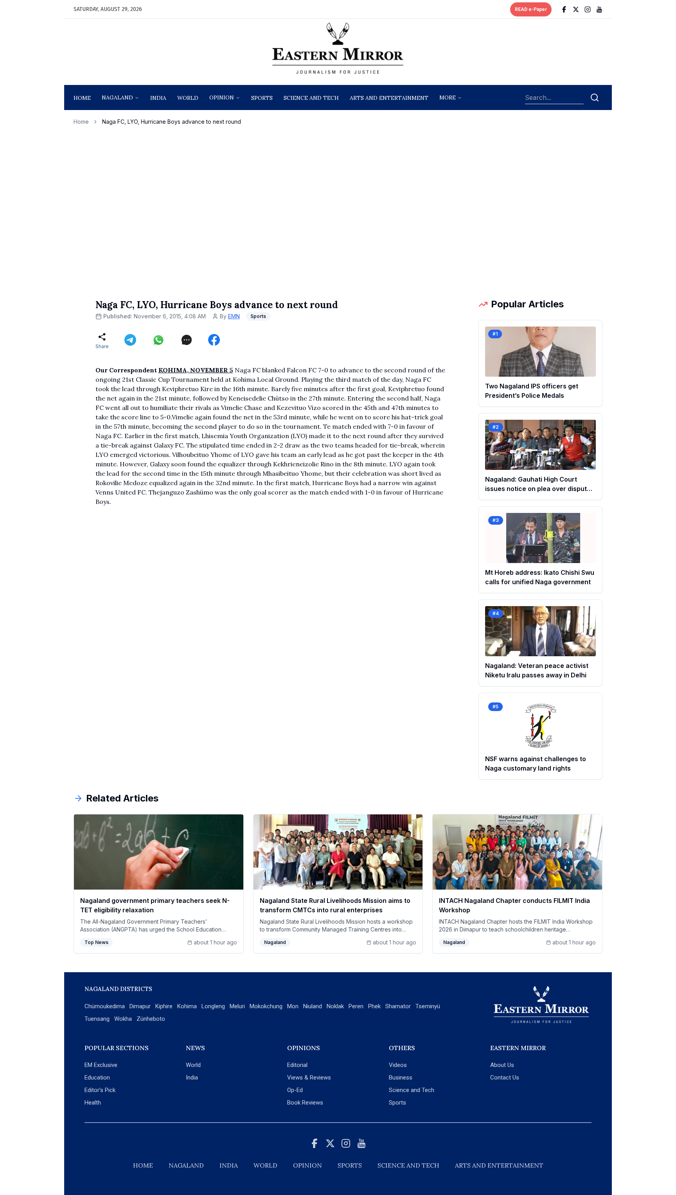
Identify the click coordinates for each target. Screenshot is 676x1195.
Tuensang (97, 1018)
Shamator (398, 1006)
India (158, 97)
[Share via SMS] (186, 340)
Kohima (187, 1006)
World (187, 97)
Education (97, 1077)
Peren (356, 1006)
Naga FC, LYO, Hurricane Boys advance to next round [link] (171, 121)
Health (92, 1102)
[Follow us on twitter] (576, 9)
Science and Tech (411, 1090)
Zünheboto (151, 1018)
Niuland (312, 1006)
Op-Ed (295, 1090)
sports (262, 97)
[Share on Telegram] (130, 340)
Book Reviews (305, 1102)
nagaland (117, 97)
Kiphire (164, 1006)
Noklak (335, 1006)
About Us (502, 1065)
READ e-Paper (531, 9)
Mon (292, 1006)
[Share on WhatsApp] (158, 340)
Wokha (123, 1018)
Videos (398, 1065)
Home (82, 97)
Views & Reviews (309, 1077)
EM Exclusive (100, 1065)
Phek (374, 1006)
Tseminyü (427, 1006)
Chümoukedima (104, 1006)
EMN (234, 316)
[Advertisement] (338, 212)
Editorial (297, 1065)
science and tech (311, 97)
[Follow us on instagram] (587, 9)
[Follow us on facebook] (564, 9)
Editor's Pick (99, 1090)
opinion (221, 97)
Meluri (237, 1006)
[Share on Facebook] (214, 340)
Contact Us (504, 1077)
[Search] (594, 97)
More (447, 97)
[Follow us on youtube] (599, 9)
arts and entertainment (389, 97)
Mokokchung (266, 1006)
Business (400, 1077)
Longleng (213, 1006)
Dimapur (140, 1006)
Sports (397, 1102)
